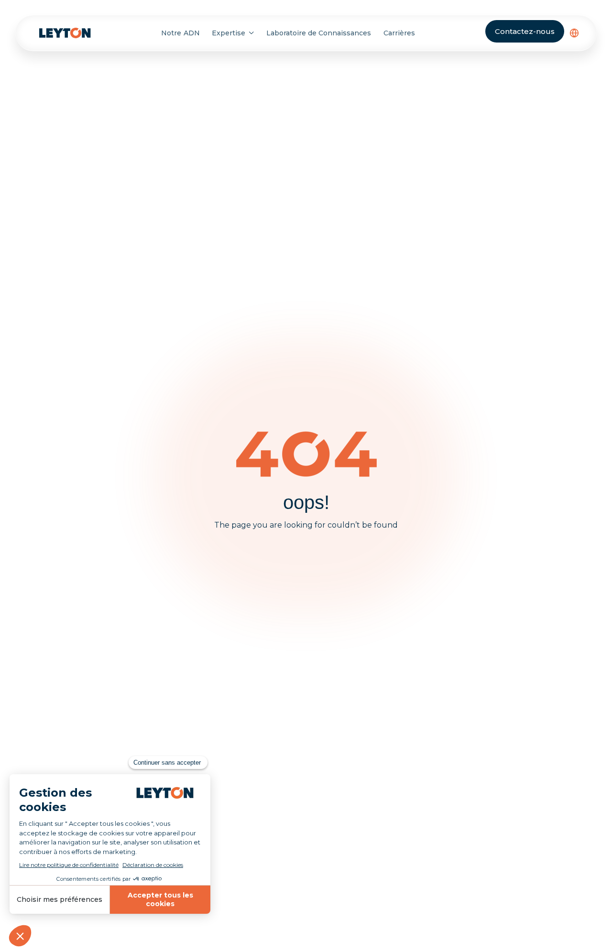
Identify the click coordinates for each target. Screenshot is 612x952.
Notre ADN (180, 33)
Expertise (228, 33)
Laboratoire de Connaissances (319, 33)
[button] (574, 33)
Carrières (399, 33)
